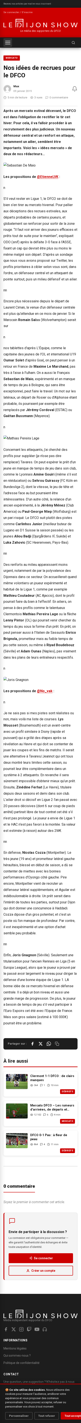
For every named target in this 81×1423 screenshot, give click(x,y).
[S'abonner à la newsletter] (75, 89)
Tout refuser (46, 1415)
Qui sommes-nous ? (17, 1355)
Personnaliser (19, 1415)
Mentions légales (15, 1348)
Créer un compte (43, 1270)
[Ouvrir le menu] (7, 42)
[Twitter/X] (13, 1329)
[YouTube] (37, 1329)
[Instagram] (21, 1329)
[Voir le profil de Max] (7, 89)
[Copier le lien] (57, 1044)
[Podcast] (44, 1329)
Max (16, 86)
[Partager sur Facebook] (32, 1044)
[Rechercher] (73, 42)
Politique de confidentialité (21, 1363)
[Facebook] (5, 1329)
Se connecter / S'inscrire (18, 12)
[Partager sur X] (40, 1044)
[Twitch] (29, 1329)
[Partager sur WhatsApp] (49, 1044)
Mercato (12, 58)
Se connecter (43, 1258)
